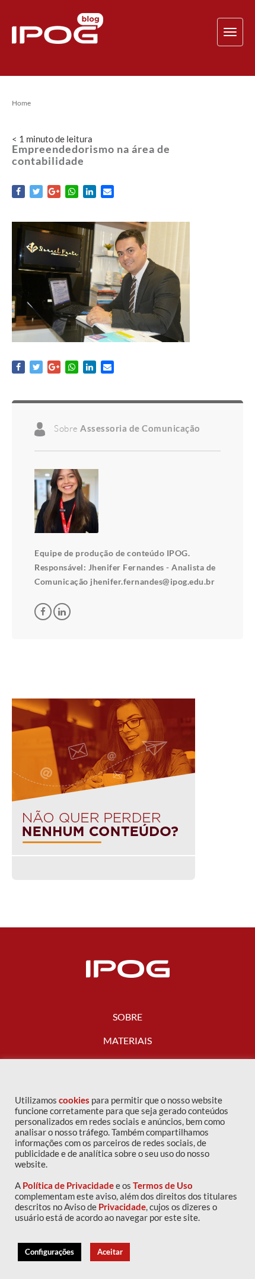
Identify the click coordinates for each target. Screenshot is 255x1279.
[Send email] (107, 191)
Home (21, 103)
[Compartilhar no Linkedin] (89, 191)
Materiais (127, 1040)
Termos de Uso (163, 1186)
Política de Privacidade (68, 1186)
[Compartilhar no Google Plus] (53, 191)
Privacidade (122, 1207)
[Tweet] (36, 191)
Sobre (127, 1016)
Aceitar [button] (110, 1251)
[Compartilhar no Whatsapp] (71, 191)
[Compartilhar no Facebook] (18, 191)
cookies (74, 1100)
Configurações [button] (49, 1251)
